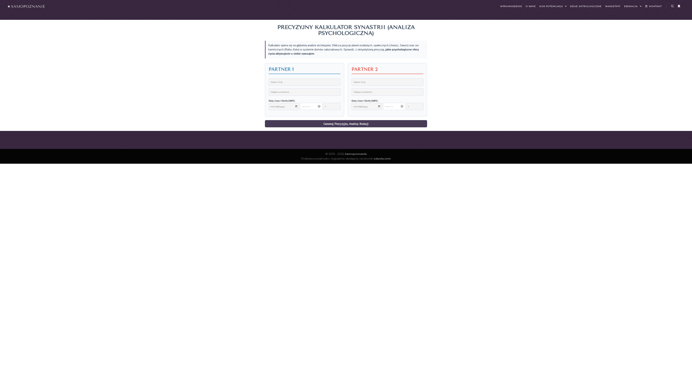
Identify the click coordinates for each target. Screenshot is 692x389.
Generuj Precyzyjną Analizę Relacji (346, 124)
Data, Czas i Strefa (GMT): (282, 101)
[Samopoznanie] (26, 6)
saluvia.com (382, 158)
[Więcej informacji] (679, 6)
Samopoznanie (356, 154)
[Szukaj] (672, 6)
